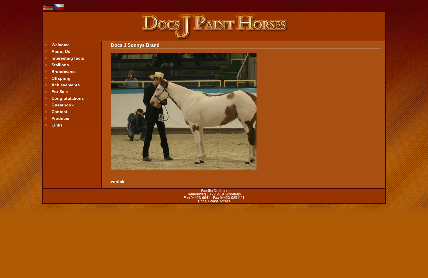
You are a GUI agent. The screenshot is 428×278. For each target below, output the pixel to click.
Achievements (66, 85)
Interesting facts (68, 58)
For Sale (60, 91)
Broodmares (64, 71)
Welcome (61, 44)
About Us (61, 51)
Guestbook (63, 105)
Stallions (60, 65)
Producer (61, 118)
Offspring (61, 78)
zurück (117, 181)
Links (57, 125)
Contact (59, 111)
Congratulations (68, 98)
